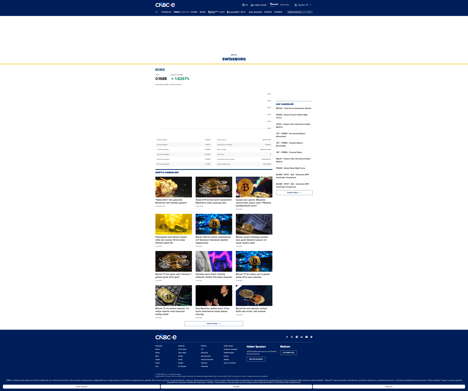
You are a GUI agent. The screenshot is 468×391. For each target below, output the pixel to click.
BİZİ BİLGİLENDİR (256, 359)
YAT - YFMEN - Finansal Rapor (289, 152)
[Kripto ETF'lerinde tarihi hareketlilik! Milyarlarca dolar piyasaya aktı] (214, 187)
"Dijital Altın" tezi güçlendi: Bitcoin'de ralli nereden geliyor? (171, 201)
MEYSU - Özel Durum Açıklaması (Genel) (293, 108)
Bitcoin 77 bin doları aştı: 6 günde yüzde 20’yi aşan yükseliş (253, 275)
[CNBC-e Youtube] (306, 337)
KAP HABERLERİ (285, 104)
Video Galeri (228, 346)
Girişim (180, 363)
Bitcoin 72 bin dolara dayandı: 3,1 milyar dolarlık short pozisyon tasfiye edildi (172, 311)
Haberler (181, 346)
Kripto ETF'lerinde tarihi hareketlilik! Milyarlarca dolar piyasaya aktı (214, 201)
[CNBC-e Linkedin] (301, 337)
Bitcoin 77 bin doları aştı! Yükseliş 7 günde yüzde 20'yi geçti (173, 275)
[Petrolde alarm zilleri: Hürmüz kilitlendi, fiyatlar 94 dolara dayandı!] (214, 261)
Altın (157, 356)
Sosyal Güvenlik (207, 359)
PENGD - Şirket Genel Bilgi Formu (290, 168)
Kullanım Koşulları (230, 349)
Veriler (180, 356)
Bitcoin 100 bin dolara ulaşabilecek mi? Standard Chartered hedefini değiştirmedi (213, 240)
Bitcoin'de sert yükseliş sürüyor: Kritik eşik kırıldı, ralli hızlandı (252, 310)
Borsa (203, 12)
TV (202, 349)
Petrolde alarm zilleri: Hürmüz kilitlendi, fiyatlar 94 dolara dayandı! (214, 275)
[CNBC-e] (165, 4)
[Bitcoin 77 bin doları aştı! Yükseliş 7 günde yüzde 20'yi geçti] (173, 261)
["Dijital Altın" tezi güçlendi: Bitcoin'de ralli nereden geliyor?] (173, 187)
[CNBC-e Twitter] (292, 337)
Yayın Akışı (182, 353)
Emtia (157, 363)
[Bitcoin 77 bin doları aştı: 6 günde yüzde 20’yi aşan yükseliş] (254, 261)
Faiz (157, 366)
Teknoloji (204, 366)
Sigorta (268, 12)
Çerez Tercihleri (230, 363)
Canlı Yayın (182, 349)
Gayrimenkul (206, 356)
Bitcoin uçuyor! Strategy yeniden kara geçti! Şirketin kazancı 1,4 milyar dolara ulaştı (252, 240)
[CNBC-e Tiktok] (311, 337)
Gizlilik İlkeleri (229, 353)
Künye (226, 356)
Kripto (157, 359)
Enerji (180, 359)
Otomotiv (204, 353)
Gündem (278, 12)
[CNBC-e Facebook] (287, 337)
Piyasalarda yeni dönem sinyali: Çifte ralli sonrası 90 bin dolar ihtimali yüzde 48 (171, 240)
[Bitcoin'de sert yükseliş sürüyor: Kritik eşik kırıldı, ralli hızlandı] (254, 295)
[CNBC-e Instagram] (297, 337)
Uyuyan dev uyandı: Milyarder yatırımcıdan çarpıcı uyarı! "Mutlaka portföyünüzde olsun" (253, 202)
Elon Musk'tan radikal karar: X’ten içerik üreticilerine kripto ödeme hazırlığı (212, 311)
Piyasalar (166, 12)
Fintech (204, 346)
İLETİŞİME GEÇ (288, 353)
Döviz (157, 353)
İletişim (226, 359)
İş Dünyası (182, 366)
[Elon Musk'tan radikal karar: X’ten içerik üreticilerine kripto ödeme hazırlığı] (214, 295)
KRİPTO (234, 55)
